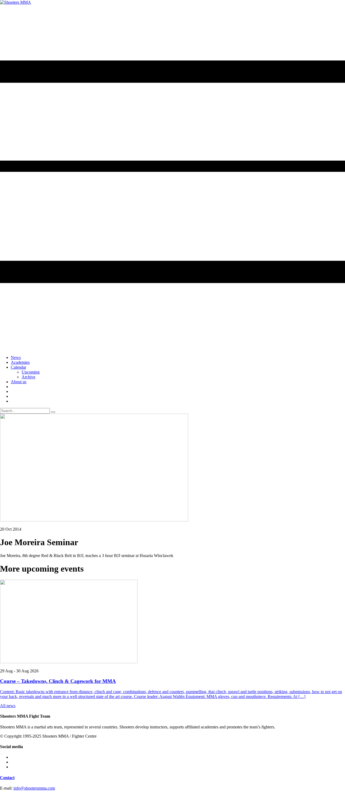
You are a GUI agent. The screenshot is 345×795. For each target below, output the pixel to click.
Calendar (18, 367)
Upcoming (31, 372)
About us (18, 381)
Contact (7, 777)
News (16, 357)
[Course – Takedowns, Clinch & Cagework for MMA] (172, 622)
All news (7, 705)
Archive (28, 377)
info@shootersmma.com (34, 788)
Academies (20, 362)
